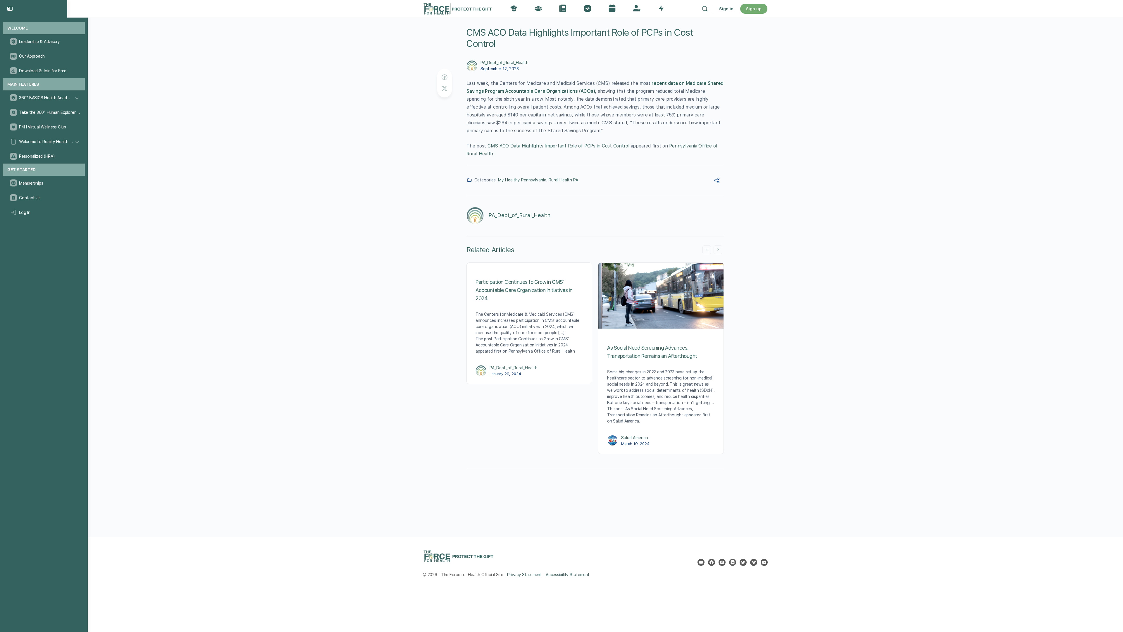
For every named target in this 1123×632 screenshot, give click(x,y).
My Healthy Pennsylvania (522, 180)
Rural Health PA (563, 180)
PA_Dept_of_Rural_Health (504, 62)
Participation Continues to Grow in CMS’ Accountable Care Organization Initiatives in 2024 (524, 290)
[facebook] (711, 562)
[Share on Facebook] (444, 77)
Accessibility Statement (567, 574)
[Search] (705, 8)
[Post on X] (444, 88)
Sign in (726, 8)
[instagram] (722, 562)
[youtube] (764, 562)
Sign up (754, 8)
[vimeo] (753, 562)
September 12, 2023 (499, 68)
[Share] (716, 181)
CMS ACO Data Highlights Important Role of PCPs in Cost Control (558, 146)
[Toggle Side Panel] (10, 9)
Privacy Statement (524, 574)
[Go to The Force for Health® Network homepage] (458, 8)
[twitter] (743, 562)
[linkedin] (732, 562)
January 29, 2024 (505, 374)
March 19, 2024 (635, 444)
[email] (701, 562)
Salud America (634, 437)
